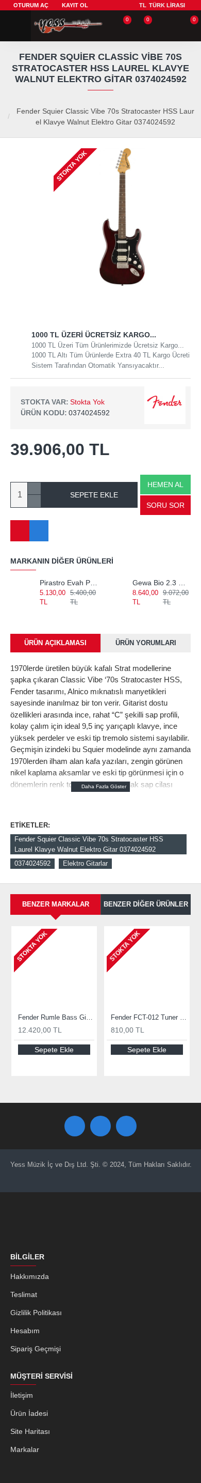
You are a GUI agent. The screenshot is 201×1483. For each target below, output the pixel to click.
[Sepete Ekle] (44, 613)
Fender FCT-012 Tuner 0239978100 (149, 1017)
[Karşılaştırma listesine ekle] (38, 530)
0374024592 (32, 863)
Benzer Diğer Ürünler (146, 904)
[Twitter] (100, 1126)
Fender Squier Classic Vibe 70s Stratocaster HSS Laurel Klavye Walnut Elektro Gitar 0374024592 (88, 844)
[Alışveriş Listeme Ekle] (19, 530)
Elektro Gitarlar (85, 863)
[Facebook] (74, 1126)
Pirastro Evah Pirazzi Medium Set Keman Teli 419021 (69, 583)
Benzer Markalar (55, 904)
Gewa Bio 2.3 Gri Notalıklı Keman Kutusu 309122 (161, 583)
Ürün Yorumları (145, 643)
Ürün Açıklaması (55, 643)
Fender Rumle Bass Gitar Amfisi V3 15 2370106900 (56, 1017)
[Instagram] (126, 1126)
